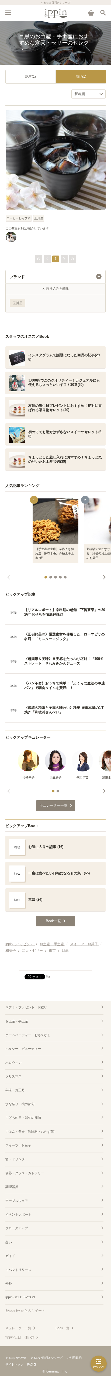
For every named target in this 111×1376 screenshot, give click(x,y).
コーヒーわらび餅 (18, 218)
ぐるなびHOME (15, 1357)
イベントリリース (18, 1270)
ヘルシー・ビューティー (23, 1049)
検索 (103, 12)
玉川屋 (38, 218)
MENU (8, 12)
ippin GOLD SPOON (20, 1297)
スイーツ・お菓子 (18, 1145)
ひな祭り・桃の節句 (19, 1104)
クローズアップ (16, 1228)
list (48, 976)
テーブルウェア (16, 1201)
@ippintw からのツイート (25, 1311)
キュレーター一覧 (18, 1328)
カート (90, 12)
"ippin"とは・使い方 (19, 1337)
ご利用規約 (74, 1357)
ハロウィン (13, 1063)
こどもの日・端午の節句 (23, 1118)
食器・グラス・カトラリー (24, 1173)
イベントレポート (18, 1214)
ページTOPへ (55, 964)
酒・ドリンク (15, 1159)
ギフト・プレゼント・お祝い (26, 1007)
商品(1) (81, 76)
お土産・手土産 (16, 1021)
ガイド (10, 1256)
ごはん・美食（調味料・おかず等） (31, 1132)
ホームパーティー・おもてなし (28, 1035)
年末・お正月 (15, 1090)
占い (8, 1242)
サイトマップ (14, 1364)
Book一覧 (63, 1328)
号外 (8, 1283)
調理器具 (11, 1187)
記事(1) (30, 76)
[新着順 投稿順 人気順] (88, 93)
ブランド (17, 277)
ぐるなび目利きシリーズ (46, 1357)
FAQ (30, 1364)
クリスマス (13, 1076)
